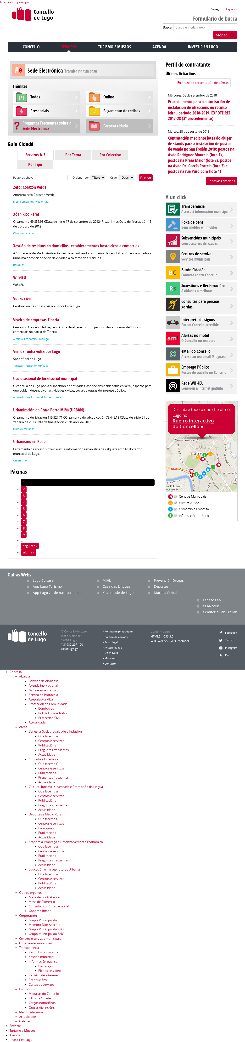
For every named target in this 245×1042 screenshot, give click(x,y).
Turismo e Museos (114, 47)
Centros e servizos (51, 741)
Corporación (28, 916)
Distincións (27, 989)
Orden (114, 177)
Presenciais (39, 111)
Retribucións (38, 980)
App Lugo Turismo (47, 586)
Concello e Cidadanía (43, 759)
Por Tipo (35, 164)
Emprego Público (195, 367)
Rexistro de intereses (43, 975)
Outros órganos (30, 893)
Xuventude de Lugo (118, 592)
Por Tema (73, 155)
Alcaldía (18, 339)
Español (231, 9)
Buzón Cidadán (193, 270)
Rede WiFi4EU (192, 383)
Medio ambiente (23, 201)
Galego (216, 9)
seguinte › (30, 546)
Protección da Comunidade (48, 704)
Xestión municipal (41, 957)
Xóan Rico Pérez (26, 214)
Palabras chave (23, 177)
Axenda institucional (43, 685)
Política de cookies (116, 637)
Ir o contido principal (14, 2)
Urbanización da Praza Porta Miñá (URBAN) (48, 410)
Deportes (161, 586)
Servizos (69, 47)
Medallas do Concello (44, 994)
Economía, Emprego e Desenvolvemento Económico (66, 842)
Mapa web (111, 658)
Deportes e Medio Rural (45, 814)
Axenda (159, 47)
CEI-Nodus (211, 606)
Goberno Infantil (40, 911)
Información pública (43, 962)
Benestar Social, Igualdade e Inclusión (55, 731)
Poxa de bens (192, 222)
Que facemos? (48, 736)
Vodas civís (22, 299)
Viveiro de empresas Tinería (36, 320)
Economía (30, 339)
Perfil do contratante (43, 952)
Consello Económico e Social (49, 906)
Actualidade (37, 722)
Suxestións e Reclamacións (203, 285)
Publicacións (47, 745)
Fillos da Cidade (40, 998)
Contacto (110, 663)
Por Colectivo (110, 155)
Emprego (43, 339)
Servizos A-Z (35, 155)
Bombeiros (46, 708)
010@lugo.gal (70, 649)
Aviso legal (111, 642)
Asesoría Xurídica (41, 699)
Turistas (17, 365)
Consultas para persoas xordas (200, 304)
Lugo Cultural (43, 580)
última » (28, 552)
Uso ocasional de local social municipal (45, 378)
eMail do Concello (196, 351)
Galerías (24, 1021)
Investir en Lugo (203, 47)
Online (108, 97)
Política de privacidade (119, 631)
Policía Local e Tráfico (53, 713)
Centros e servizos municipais (40, 939)
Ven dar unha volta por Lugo (36, 351)
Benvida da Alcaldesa (43, 681)
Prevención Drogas (169, 580)
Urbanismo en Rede (29, 441)
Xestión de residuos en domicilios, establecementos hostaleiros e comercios (76, 246)
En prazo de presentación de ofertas (202, 83)
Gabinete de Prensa (42, 690)
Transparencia (193, 206)
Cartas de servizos (41, 985)
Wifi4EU (19, 277)
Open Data (111, 653)
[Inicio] (33, 15)
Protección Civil (49, 718)
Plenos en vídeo (49, 971)
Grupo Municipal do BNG (46, 934)
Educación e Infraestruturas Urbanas (55, 869)
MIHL (107, 580)
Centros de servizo (196, 253)
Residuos (18, 265)
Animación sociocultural (28, 397)
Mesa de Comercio (42, 902)
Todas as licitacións (221, 181)
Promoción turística (36, 365)
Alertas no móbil (195, 335)
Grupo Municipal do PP (45, 920)
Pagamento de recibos (121, 111)
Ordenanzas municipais (35, 943)
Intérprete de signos (198, 319)
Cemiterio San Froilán (220, 612)
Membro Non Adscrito (45, 925)
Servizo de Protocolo (43, 695)
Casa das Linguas (116, 586)
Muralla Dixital (165, 592)
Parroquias (46, 828)
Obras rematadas (23, 233)
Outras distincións (42, 1008)
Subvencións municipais (201, 238)
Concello (31, 47)
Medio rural (42, 201)
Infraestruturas (53, 397)
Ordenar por (81, 177)
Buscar (168, 27)
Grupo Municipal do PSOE (47, 929)
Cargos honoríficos (42, 1003)
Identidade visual (31, 1012)
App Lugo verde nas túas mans (57, 592)
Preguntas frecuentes (53, 750)
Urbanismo (20, 460)
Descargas (45, 966)
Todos (35, 97)
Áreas (23, 727)
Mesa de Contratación (44, 897)
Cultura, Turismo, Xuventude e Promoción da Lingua (66, 787)
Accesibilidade (113, 647)
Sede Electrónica (46, 125)
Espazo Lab (212, 600)
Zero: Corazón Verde (29, 187)
